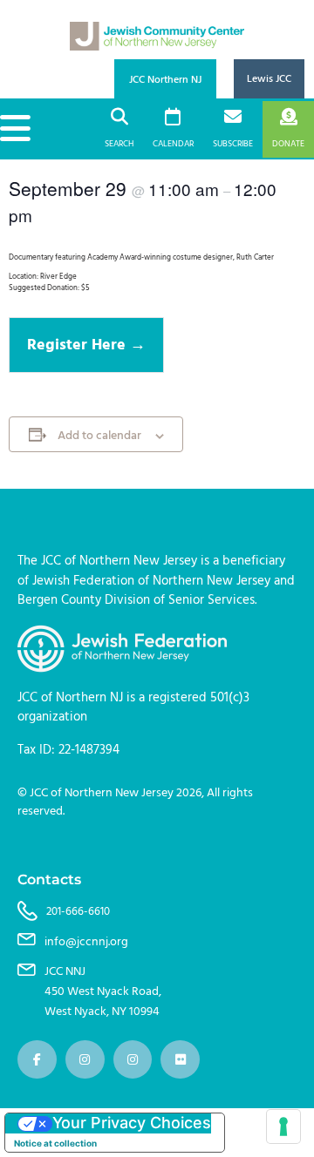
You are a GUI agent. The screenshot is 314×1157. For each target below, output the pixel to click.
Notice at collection (55, 1143)
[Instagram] (85, 1059)
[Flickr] (180, 1059)
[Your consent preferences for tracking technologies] (283, 1126)
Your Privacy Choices (131, 1122)
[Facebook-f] (37, 1059)
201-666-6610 (78, 911)
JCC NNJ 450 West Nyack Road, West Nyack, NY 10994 (102, 991)
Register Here (78, 344)
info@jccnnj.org (86, 942)
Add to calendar (99, 436)
